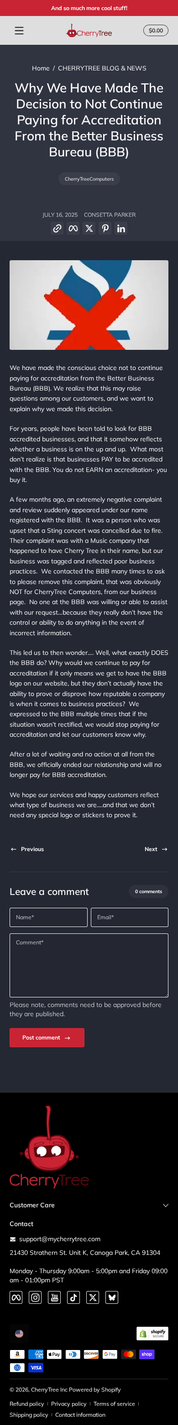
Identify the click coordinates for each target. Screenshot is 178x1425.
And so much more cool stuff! (89, 8)
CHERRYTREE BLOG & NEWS (102, 68)
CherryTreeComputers (89, 179)
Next (151, 849)
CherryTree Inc (49, 1389)
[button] (57, 228)
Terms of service (114, 1403)
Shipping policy (29, 1414)
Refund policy (27, 1403)
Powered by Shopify (95, 1389)
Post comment (41, 1037)
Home (41, 68)
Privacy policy (69, 1403)
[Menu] (19, 30)
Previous (32, 849)
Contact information (80, 1414)
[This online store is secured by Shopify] (152, 1333)
